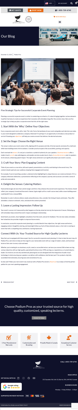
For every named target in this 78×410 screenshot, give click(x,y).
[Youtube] (34, 378)
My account (62, 3)
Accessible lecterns (59, 155)
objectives (18, 136)
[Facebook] (28, 378)
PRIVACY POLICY (23, 405)
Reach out (53, 262)
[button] (71, 3)
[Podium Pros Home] (22, 19)
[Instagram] (23, 378)
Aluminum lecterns (63, 152)
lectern (15, 152)
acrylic (12, 155)
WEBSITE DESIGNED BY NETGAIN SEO (68, 405)
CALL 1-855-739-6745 (68, 362)
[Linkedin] (18, 378)
